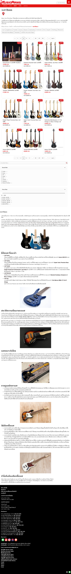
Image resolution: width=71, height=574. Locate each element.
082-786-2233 (21, 531)
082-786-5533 (16, 518)
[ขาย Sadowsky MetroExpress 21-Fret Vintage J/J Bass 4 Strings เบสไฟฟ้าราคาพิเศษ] (54, 109)
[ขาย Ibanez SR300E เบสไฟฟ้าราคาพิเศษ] (54, 138)
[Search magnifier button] (67, 163)
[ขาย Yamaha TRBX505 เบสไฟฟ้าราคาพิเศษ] (54, 79)
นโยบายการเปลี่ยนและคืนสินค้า (9, 491)
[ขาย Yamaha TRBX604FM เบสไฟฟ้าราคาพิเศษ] (12, 79)
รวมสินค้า (3, 493)
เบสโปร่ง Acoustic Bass (27, 32)
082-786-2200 (20, 525)
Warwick (60, 30)
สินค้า (15, 5)
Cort (3, 30)
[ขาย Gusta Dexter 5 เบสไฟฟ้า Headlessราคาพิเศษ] (12, 51)
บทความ (26, 5)
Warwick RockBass (7, 32)
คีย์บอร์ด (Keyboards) (6, 552)
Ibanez (26, 30)
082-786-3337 (17, 517)
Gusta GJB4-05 (62, 257)
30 (42, 38)
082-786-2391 (19, 534)
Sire (44, 30)
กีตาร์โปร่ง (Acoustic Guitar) (7, 551)
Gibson (2, 563)
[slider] (2, 193)
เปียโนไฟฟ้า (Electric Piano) (7, 554)
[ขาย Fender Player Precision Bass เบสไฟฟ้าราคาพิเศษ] (12, 109)
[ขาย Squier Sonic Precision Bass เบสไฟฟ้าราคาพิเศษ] (33, 109)
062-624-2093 (17, 513)
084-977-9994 (17, 520)
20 (39, 38)
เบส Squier (7, 260)
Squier (49, 30)
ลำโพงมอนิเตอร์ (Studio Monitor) (8, 560)
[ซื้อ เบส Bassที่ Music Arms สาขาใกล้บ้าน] (3, 14)
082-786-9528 (13, 528)
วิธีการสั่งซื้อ (4, 488)
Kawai (2, 566)
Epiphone (9, 30)
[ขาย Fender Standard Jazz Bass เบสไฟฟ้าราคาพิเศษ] (33, 79)
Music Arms (5, 26)
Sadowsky (32, 30)
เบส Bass (35, 26)
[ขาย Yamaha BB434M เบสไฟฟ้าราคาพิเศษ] (33, 138)
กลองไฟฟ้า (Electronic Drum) (7, 557)
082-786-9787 (16, 530)
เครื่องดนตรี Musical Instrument (22, 26)
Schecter (39, 30)
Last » (52, 38)
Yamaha (17, 32)
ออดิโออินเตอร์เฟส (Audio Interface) (9, 559)
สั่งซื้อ (20, 5)
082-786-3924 (12, 526)
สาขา (10, 5)
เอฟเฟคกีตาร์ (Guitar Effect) (7, 556)
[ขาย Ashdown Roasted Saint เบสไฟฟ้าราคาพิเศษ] (33, 51)
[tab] (33, 168)
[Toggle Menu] (69, 2)
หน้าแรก (5, 5)
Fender (15, 30)
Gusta (20, 30)
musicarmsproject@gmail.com (11, 547)
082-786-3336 (16, 523)
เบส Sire (6, 278)
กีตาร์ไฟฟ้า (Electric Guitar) (7, 549)
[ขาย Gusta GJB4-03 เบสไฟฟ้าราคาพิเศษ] (12, 138)
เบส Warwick (7, 273)
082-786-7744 (19, 521)
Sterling (54, 30)
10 (35, 38)
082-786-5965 (20, 533)
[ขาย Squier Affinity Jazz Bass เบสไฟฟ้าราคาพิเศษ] (54, 51)
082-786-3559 (17, 515)
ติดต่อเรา (3, 489)
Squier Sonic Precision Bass (61, 262)
